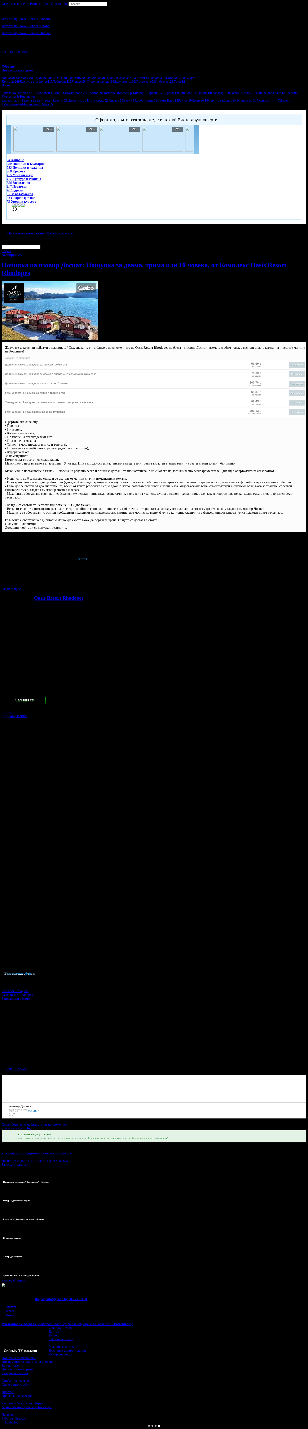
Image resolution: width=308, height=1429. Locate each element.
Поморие (111, 93)
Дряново (230, 100)
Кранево (200, 100)
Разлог (185, 100)
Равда (142, 93)
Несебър (128, 93)
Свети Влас (167, 100)
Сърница (215, 100)
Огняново (187, 93)
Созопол (94, 93)
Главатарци (220, 93)
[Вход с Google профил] (154, 47)
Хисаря (116, 100)
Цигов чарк (77, 100)
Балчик (204, 93)
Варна (129, 100)
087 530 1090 (78, 1299)
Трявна (155, 93)
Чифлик (170, 93)
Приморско (98, 100)
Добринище (146, 100)
